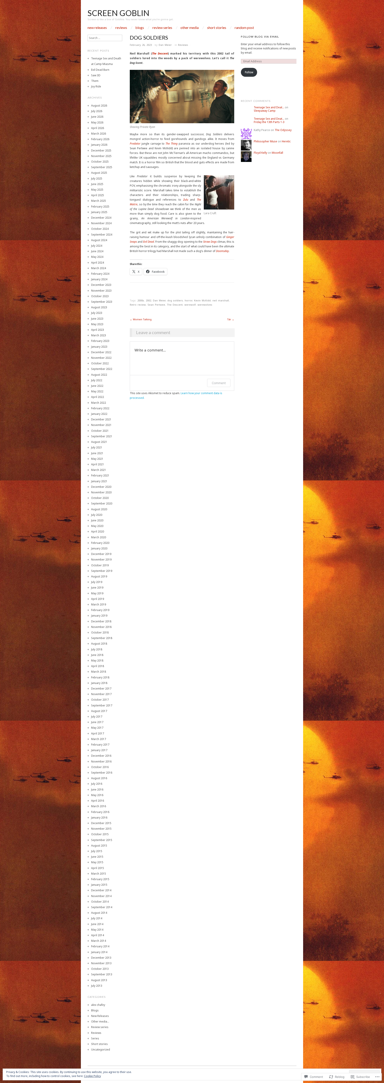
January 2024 (99, 279)
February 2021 (100, 475)
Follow (249, 72)
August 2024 (99, 240)
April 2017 (97, 733)
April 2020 (97, 531)
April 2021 (97, 464)
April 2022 (97, 397)
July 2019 (96, 582)
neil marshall (220, 300)
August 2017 (99, 711)
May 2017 (97, 728)
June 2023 (97, 319)
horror (188, 300)
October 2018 (100, 632)
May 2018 (97, 660)
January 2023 (99, 347)
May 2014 (97, 930)
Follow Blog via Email (260, 36)
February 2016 (100, 812)
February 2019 (100, 610)
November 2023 (101, 290)
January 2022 (99, 414)
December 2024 (101, 218)
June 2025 (97, 184)
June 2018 (97, 655)
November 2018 (101, 627)
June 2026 (97, 117)
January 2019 (99, 615)
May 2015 (97, 862)
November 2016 (101, 761)
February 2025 (100, 206)
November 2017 (101, 694)
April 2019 (97, 599)
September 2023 (101, 302)
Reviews (121, 27)
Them (94, 81)
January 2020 (99, 548)
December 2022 (101, 352)
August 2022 (99, 375)
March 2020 (98, 537)
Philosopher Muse (265, 141)
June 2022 (97, 386)
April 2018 (97, 666)
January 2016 (99, 817)
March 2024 (98, 268)
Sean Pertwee (156, 304)
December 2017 (101, 688)
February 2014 (100, 946)
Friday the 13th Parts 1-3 (269, 122)
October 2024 (100, 229)
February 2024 (100, 274)
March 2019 (98, 604)
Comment (219, 383)
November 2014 (101, 896)
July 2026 (96, 111)
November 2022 (101, 358)
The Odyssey (283, 130)
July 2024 (96, 246)
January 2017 (99, 750)
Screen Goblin (118, 13)
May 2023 (97, 324)
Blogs (139, 27)
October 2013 (100, 969)
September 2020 (101, 503)
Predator (135, 143)
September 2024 (101, 234)
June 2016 (97, 789)
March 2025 (98, 201)
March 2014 (98, 941)
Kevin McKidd (202, 300)
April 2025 (97, 195)
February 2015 (100, 879)
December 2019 (101, 554)
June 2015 (97, 857)
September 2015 (101, 840)
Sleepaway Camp (265, 111)
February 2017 (100, 744)
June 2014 (97, 924)
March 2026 (98, 133)
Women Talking (141, 319)
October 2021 (100, 431)
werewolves (205, 304)
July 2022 (96, 380)
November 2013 (101, 963)
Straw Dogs (210, 242)
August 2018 (99, 643)
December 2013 (101, 958)
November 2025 (101, 156)
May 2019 (97, 593)
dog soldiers (175, 300)
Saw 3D (95, 75)
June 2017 (97, 722)
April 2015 (97, 868)
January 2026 (99, 145)
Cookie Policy (92, 1076)
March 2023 (98, 335)
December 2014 (101, 890)
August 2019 (99, 576)
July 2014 (96, 918)
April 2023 (97, 330)
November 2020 (101, 492)
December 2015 (101, 823)
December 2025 (101, 150)
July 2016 (96, 784)
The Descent (160, 53)
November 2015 (101, 829)
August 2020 (99, 509)
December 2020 (101, 487)
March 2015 (98, 873)
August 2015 (99, 845)
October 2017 (100, 700)
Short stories (216, 27)
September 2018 (101, 638)
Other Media (189, 27)
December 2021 (101, 419)
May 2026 (97, 122)
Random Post (244, 27)
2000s (140, 300)
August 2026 (99, 105)
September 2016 (101, 772)
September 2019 (101, 571)
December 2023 (101, 285)
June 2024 (97, 251)
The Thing (172, 143)
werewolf (190, 304)
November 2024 (101, 223)
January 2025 (99, 212)
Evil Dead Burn (100, 70)
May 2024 (97, 257)
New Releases (97, 27)
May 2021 (97, 459)
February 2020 (100, 543)
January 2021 (99, 481)
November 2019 (101, 559)
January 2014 (99, 952)
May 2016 (97, 795)
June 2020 (97, 520)
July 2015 (96, 851)
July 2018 (96, 649)
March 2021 (98, 470)
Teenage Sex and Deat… (269, 107)
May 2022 (97, 391)
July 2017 (96, 716)
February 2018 (100, 677)
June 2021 (97, 453)
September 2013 (101, 974)
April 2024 (97, 262)
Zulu (185, 200)
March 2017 (98, 739)
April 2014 (97, 935)
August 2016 (99, 778)
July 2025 (96, 178)
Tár (230, 319)
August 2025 (99, 173)
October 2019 (100, 565)
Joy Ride (96, 86)
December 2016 (101, 756)
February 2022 (100, 408)
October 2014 (100, 902)
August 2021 (99, 442)
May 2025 (97, 190)
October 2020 (100, 498)
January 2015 (99, 885)
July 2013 (96, 986)
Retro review (138, 304)
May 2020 (97, 526)
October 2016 (100, 767)
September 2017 (101, 705)
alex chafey (98, 1005)
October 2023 (100, 296)
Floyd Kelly (260, 153)
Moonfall (277, 153)
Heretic (286, 141)
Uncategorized (100, 1049)
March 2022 (98, 403)
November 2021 (101, 425)
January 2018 (99, 683)
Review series (162, 27)
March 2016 (98, 806)
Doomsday (222, 251)
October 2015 (100, 834)
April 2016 (97, 801)
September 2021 (101, 436)
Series (95, 1038)
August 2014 (99, 913)
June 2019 (97, 587)
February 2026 (100, 139)
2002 (148, 300)
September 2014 (101, 907)
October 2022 (100, 363)
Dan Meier (165, 44)
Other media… (100, 1021)
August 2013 (99, 980)
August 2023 (99, 307)
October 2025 (100, 161)
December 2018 (101, 621)
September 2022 (101, 369)
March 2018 (98, 672)
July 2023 (96, 313)
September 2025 (101, 167)
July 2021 (96, 447)
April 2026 (97, 128)
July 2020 (96, 515)
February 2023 (100, 341)
